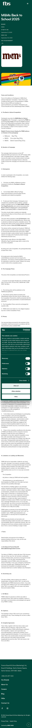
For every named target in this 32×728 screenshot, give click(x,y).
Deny (16, 396)
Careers (4, 689)
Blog (2, 694)
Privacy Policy (4, 721)
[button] (27, 3)
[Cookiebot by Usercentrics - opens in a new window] (23, 330)
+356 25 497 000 (7, 676)
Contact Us (5, 703)
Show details (23, 380)
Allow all (16, 385)
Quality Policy (13, 721)
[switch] (27, 363)
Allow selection (16, 391)
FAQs (3, 698)
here (19, 325)
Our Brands (5, 680)
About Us (4, 684)
